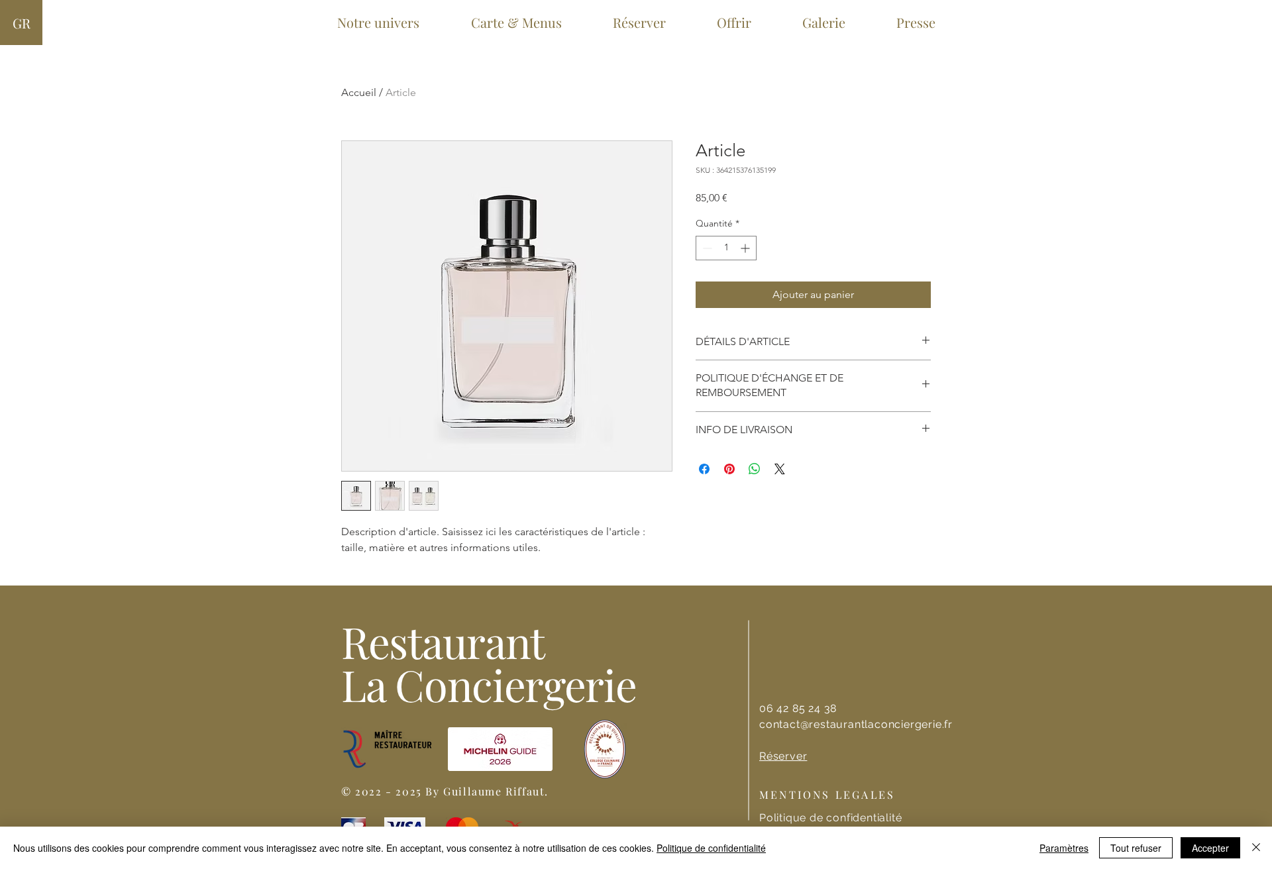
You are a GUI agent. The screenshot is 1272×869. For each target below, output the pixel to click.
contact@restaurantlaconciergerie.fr (856, 724)
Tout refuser (1135, 847)
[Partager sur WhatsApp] (755, 469)
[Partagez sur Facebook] (704, 469)
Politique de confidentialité (711, 847)
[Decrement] (706, 248)
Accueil (358, 92)
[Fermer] (1256, 847)
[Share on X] (780, 469)
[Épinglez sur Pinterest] (729, 469)
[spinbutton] (726, 248)
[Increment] (746, 248)
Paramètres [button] (1063, 847)
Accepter (1210, 847)
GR (21, 23)
